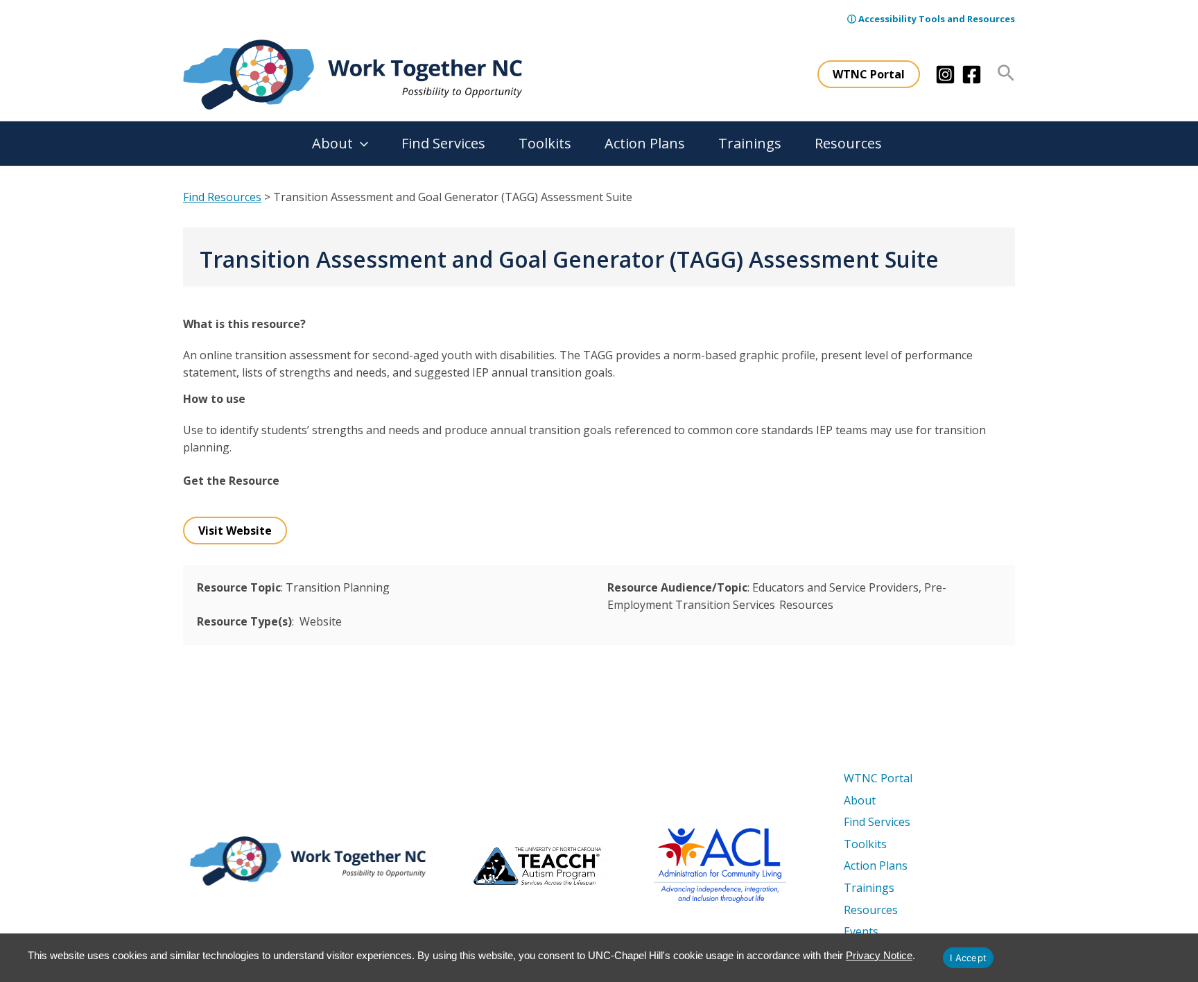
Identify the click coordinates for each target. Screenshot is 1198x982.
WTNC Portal (878, 778)
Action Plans (645, 143)
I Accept (968, 957)
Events (861, 931)
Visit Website (235, 530)
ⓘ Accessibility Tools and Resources (931, 18)
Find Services (443, 143)
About (332, 143)
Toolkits (545, 143)
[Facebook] (971, 74)
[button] (868, 74)
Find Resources (222, 197)
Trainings (749, 143)
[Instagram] (945, 74)
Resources (848, 143)
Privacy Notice (879, 955)
